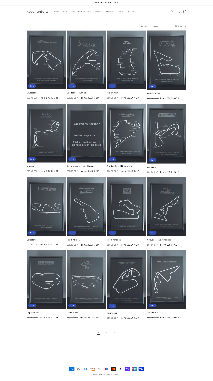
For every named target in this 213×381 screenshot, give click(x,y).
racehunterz (102, 374)
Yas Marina (152, 312)
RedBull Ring (153, 93)
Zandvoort (152, 167)
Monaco (30, 166)
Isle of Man (112, 93)
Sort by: (144, 26)
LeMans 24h (73, 312)
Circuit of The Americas (159, 240)
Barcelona (31, 240)
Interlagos (112, 313)
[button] (172, 11)
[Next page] (114, 332)
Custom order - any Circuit (80, 166)
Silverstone (32, 93)
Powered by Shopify (113, 374)
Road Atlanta (73, 240)
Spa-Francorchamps (76, 93)
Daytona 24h (33, 312)
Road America (114, 240)
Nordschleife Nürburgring (119, 166)
